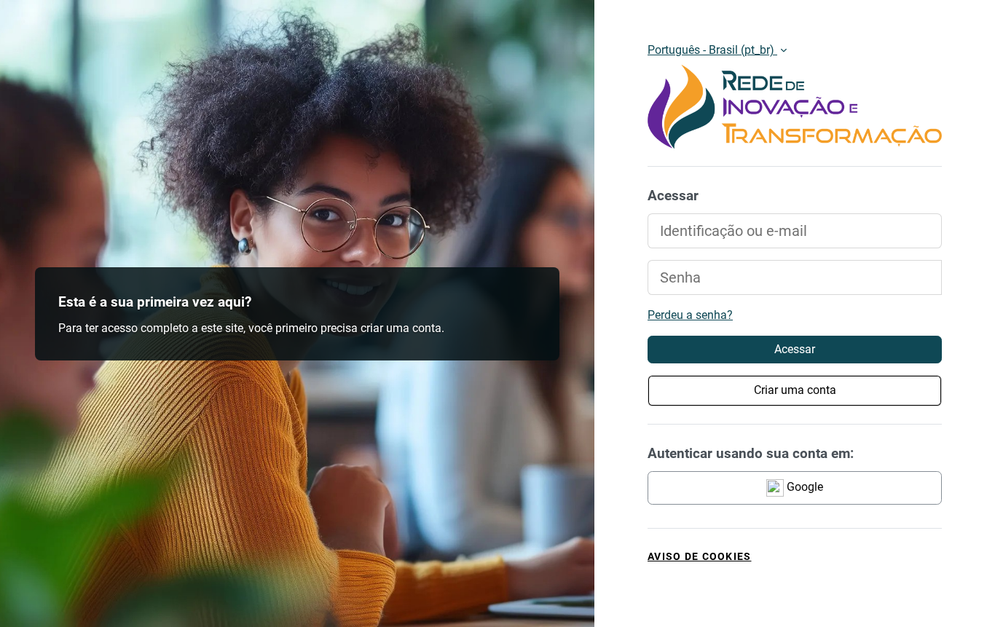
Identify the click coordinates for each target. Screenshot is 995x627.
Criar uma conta (795, 390)
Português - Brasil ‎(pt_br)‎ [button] (712, 50)
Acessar (794, 349)
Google (803, 487)
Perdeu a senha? (690, 315)
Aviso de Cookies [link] (699, 557)
